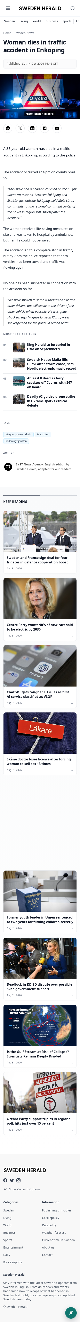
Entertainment (13, 1247)
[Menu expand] (8, 8)
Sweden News (24, 33)
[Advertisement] (40, 826)
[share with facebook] (44, 128)
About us (48, 1247)
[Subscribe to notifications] (71, 1313)
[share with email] (57, 128)
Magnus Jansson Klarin (18, 434)
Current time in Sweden (58, 1240)
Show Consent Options (24, 1189)
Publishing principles (56, 1210)
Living (24, 21)
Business (52, 21)
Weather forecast (54, 1233)
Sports (67, 21)
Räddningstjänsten (16, 441)
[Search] (73, 8)
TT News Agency (31, 464)
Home (7, 33)
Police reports (12, 1262)
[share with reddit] (7, 128)
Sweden (9, 21)
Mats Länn (43, 434)
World (37, 21)
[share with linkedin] (32, 128)
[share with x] (20, 128)
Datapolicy (49, 1225)
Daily (6, 1255)
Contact (47, 1255)
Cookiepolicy (50, 1218)
